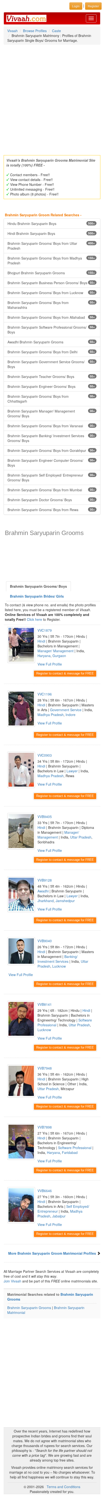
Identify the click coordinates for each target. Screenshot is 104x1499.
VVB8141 (44, 1004)
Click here (34, 619)
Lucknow (59, 966)
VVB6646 (44, 1190)
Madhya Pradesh (50, 714)
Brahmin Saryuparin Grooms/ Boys (38, 586)
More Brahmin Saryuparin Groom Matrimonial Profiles (52, 1253)
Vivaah (12, 30)
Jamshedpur (65, 900)
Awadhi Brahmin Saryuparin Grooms (51, 342)
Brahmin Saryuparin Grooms (29, 1307)
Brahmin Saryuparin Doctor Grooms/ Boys (51, 499)
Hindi (41, 641)
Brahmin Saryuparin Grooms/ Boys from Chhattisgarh (51, 399)
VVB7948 (44, 1068)
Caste (56, 30)
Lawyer (72, 770)
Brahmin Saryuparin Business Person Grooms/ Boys (51, 282)
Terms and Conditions (63, 1486)
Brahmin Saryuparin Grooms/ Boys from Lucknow (51, 292)
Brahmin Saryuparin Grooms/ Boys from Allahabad (51, 317)
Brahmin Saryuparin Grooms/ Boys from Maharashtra (51, 305)
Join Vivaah (13, 1281)
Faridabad (70, 1152)
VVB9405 (44, 816)
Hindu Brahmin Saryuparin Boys (51, 223)
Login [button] (76, 6)
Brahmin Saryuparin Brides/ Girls (37, 596)
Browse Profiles (35, 30)
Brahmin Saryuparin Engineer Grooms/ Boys (51, 386)
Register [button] (93, 6)
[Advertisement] (52, 98)
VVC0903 (44, 755)
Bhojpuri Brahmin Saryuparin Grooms (51, 272)
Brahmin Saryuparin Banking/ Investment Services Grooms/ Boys (51, 438)
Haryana (44, 655)
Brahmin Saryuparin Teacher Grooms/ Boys (51, 376)
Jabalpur (59, 1216)
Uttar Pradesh (80, 837)
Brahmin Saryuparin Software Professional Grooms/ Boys (51, 329)
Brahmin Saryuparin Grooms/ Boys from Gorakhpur (51, 450)
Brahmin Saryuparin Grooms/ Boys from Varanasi (51, 425)
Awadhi (43, 891)
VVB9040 (44, 940)
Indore (70, 714)
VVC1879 (44, 630)
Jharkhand (45, 900)
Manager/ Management (55, 650)
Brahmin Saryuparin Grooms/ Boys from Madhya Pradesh (51, 260)
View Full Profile (49, 664)
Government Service (66, 709)
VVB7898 (44, 1127)
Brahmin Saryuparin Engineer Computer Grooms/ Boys (51, 463)
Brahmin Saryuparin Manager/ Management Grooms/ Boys (51, 413)
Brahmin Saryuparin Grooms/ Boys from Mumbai (51, 489)
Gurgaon (59, 655)
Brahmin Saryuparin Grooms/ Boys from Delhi (51, 351)
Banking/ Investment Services (57, 959)
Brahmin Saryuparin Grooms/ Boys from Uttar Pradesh (51, 246)
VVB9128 (44, 880)
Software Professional (74, 1147)
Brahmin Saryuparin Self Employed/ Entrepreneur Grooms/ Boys (51, 477)
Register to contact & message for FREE (65, 673)
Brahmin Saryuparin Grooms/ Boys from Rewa (51, 509)
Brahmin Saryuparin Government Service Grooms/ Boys (51, 364)
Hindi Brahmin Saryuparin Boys (51, 233)
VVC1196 (44, 694)
